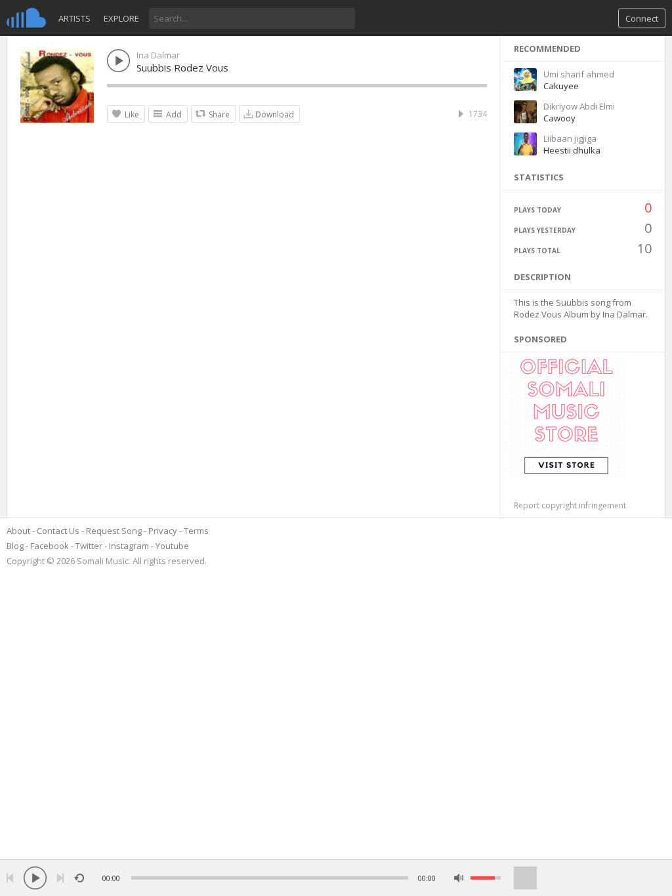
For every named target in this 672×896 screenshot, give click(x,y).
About (18, 531)
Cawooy (559, 118)
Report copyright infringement (570, 505)
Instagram (129, 546)
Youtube (172, 546)
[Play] (35, 877)
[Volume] (486, 878)
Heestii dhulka (571, 150)
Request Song (114, 531)
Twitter (88, 546)
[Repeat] (79, 877)
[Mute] (459, 877)
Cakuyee (561, 86)
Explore (121, 18)
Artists (74, 18)
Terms (196, 531)
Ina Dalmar (158, 55)
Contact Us (58, 531)
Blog (15, 546)
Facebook (49, 546)
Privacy (162, 531)
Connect (641, 18)
